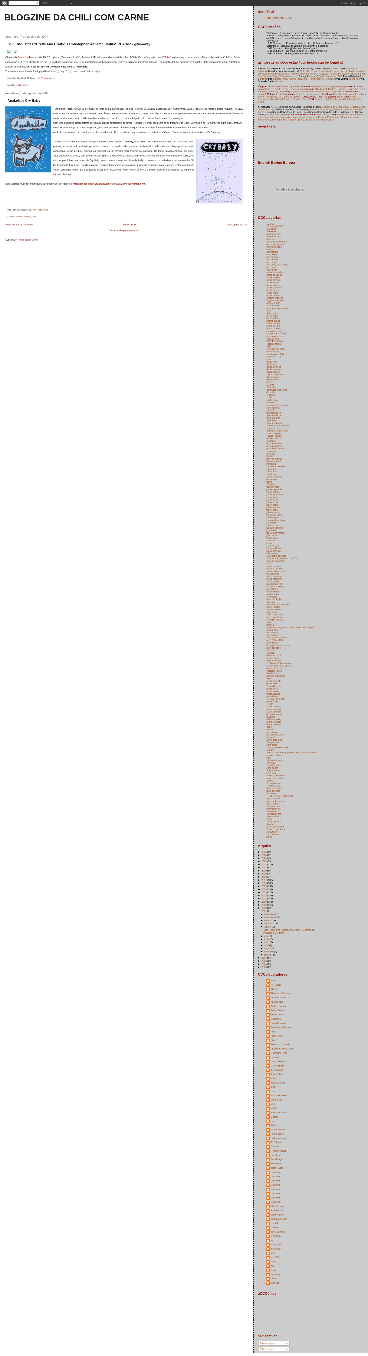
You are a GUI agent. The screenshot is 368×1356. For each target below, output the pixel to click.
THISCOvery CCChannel (279, 796)
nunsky (270, 650)
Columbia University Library (283, 117)
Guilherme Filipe (279, 1053)
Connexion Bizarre (27, 57)
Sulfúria (270, 780)
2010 (264, 901)
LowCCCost (272, 545)
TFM (282, 91)
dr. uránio (271, 392)
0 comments (49, 78)
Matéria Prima (280, 78)
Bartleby (337, 94)
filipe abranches (274, 415)
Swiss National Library (292, 119)
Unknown (275, 1172)
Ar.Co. (274, 107)
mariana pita (272, 573)
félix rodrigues (273, 412)
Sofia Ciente (272, 770)
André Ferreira (278, 1006)
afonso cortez (273, 234)
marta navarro (273, 581)
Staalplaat (274, 91)
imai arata (271, 464)
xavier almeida (273, 821)
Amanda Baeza (278, 997)
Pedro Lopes (277, 1133)
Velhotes (277, 81)
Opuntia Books (274, 660)
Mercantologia (273, 599)
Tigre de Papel (270, 76)
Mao (268, 563)
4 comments (42, 210)
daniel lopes (272, 364)
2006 (264, 957)
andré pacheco (274, 287)
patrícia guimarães (276, 676)
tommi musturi (273, 808)
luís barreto (272, 553)
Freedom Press (301, 99)
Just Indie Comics (335, 91)
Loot (273, 1091)
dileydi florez (272, 379)
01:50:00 (32, 210)
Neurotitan (353, 89)
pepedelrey (272, 696)
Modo (322, 91)
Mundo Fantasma (298, 78)
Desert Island (322, 99)
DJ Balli (270, 384)
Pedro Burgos (273, 686)
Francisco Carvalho (281, 1044)
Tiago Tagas (277, 1168)
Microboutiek (274, 86)
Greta (314, 71)
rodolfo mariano (274, 719)
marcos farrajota (274, 568)
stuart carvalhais (275, 778)
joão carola (272, 502)
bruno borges (273, 326)
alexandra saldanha (276, 241)
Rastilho (335, 68)
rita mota (270, 716)
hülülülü (270, 456)
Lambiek (262, 94)
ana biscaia (272, 252)
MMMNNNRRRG (275, 619)
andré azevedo (274, 275)
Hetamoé (275, 1057)
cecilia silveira (273, 344)
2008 (264, 908)
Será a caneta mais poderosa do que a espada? (291, 752)
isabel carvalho (274, 476)
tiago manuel (272, 803)
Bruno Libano (277, 1014)
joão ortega (272, 517)
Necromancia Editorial (277, 637)
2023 (264, 861)
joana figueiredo (274, 494)
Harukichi (271, 451)
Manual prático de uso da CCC (282, 558)
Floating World (337, 99)
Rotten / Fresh (273, 724)
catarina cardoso (275, 336)
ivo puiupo (271, 479)
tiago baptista (273, 798)
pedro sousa (272, 691)
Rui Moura (276, 1155)
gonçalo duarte (274, 446)
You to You (354, 78)
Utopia (329, 78)
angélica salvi (273, 303)
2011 (264, 898)
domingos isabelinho (276, 389)
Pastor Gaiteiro (278, 1129)
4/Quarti (295, 91)
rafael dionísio (273, 709)
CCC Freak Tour (275, 341)
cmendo (275, 1223)
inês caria (271, 469)
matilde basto (273, 591)
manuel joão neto (275, 561)
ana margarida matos (277, 264)
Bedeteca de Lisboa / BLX (335, 107)
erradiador (276, 1236)
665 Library (323, 114)
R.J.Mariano (277, 1142)
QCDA (269, 704)
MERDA (270, 602)
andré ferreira (273, 280)
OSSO (276, 114)
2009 (264, 905)
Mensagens (269, 1343)
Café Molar (348, 94)
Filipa (273, 1031)
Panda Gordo (273, 673)
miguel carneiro (274, 609)
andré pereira (273, 290)
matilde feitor (272, 594)
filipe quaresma (274, 423)
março (268, 948)
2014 (264, 889)
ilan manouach (273, 461)
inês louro (271, 474)
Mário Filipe (276, 1099)
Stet (260, 76)
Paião (273, 1125)
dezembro (269, 914)
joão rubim (271, 522)
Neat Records (291, 73)
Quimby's (351, 99)
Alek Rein (271, 239)
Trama (311, 78)
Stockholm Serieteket (269, 119)
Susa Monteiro (273, 783)
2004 (264, 964)
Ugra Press (295, 86)
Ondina (274, 1116)
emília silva (272, 400)
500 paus (271, 229)
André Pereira (278, 1010)
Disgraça (312, 76)
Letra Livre (339, 71)
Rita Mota (275, 1146)
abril (266, 945)
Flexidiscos (271, 96)
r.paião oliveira (273, 706)
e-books (270, 395)
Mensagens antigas (237, 224)
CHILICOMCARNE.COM (279, 18)
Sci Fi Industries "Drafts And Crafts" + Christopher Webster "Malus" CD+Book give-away (78, 44)
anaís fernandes (274, 272)
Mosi (268, 622)
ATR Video (276, 984)
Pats (268, 678)
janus (269, 481)
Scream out (277, 1163)
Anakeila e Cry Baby (23, 100)
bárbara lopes (273, 318)
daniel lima (271, 361)
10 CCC (270, 223)
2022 (264, 864)
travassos (271, 811)
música (270, 625)
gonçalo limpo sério (276, 448)
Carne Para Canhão (276, 333)
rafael (273, 1278)
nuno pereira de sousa (278, 645)
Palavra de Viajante (339, 73)
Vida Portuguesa (327, 76)
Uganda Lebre (273, 814)
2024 (264, 858)
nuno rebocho (273, 647)
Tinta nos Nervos (288, 76)
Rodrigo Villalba (278, 1151)
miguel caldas (273, 607)
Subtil (270, 68)
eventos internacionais (278, 405)
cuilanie (274, 1227)
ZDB (340, 76)
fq (272, 1240)
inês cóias (271, 471)
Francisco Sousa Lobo (282, 1048)
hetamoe (270, 453)
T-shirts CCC (273, 785)
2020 (264, 870)
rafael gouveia (273, 711)
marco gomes (273, 566)
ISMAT (268, 114)
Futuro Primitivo (274, 435)
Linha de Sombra (355, 71)
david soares (273, 372)
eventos (270, 402)
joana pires (272, 497)
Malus (167, 57)
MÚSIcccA (271, 630)
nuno (273, 1270)
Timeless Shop (297, 89)
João (273, 1078)
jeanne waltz (272, 487)
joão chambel (273, 507)
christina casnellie (22, 217)
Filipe (273, 1040)
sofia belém (272, 768)
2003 (264, 967)
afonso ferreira (274, 236)
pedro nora (272, 688)
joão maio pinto (274, 515)
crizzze (270, 359)
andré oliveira (273, 285)
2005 (264, 961)
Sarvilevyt (315, 86)
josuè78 (275, 1257)
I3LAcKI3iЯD (277, 1065)
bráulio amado (273, 323)
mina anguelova (274, 617)
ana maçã (271, 262)
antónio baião (273, 305)
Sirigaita (355, 73)
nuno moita (272, 642)
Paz (325, 96)
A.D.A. (278, 94)
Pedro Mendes (278, 1138)
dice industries (273, 377)
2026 (264, 852)
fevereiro (269, 951)
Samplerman (272, 742)
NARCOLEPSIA (279, 1112)
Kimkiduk (271, 540)
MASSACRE (272, 589)
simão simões (273, 765)
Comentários (269, 1349)
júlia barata (271, 535)
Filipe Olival (276, 1036)
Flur (307, 71)
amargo (270, 249)
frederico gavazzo (275, 433)
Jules (273, 1087)
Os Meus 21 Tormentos (278, 663)
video (269, 819)
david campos (273, 369)
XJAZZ (270, 824)
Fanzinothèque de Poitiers (312, 117)
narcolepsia (272, 632)
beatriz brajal (273, 321)
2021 (264, 867)
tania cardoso (273, 791)
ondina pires (272, 658)
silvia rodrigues (274, 760)
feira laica (271, 410)
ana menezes (273, 267)
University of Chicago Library (320, 119)
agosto (268, 926)
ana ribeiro (271, 269)
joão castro (272, 504)
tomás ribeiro (273, 806)
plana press (272, 701)
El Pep (269, 397)
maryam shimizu (274, 586)
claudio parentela (275, 354)
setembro (269, 923)
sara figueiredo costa (277, 747)
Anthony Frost (300, 94)
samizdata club (274, 739)
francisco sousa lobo (277, 430)
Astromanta (272, 313)
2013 (264, 892)
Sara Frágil (276, 1159)
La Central (284, 96)
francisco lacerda (275, 428)
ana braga (271, 254)
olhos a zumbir (274, 655)
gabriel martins (274, 438)
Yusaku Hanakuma (276, 829)
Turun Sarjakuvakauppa (334, 86)
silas (268, 757)
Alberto (274, 989)
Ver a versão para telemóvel (123, 230)
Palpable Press (274, 670)
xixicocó (275, 1282)
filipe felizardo (273, 418)
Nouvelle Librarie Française (314, 73)
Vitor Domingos (278, 1206)
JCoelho (270, 484)
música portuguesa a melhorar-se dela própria (290, 627)
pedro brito (271, 683)
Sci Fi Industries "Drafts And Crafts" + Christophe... (289, 930)
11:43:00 (39, 78)
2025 (264, 855)
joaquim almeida (274, 527)
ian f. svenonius (274, 458)
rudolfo (269, 729)
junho (267, 939)
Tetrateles (271, 793)
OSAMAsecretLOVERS (278, 665)
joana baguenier (274, 489)
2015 (264, 886)
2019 (264, 873)
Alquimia (352, 68)
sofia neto (271, 773)
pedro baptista (273, 681)
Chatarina (276, 1019)
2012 (264, 895)
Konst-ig (341, 96)
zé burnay (271, 831)
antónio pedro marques (278, 308)
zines (34, 217)
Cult (302, 71)
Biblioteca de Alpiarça (320, 109)
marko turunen (274, 576)
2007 (264, 911)
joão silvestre (273, 525)
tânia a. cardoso (274, 788)
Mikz (273, 1104)
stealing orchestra (275, 775)
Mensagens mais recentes (19, 224)
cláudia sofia (272, 351)
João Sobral (277, 1074)
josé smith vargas (275, 533)
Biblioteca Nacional (342, 109)
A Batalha (271, 231)
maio (267, 942)
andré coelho (273, 277)
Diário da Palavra (275, 374)
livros (269, 543)
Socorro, (320, 78)
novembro (269, 917)
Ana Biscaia (277, 1002)
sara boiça (271, 745)
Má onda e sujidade (276, 556)
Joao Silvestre (278, 1082)
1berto (274, 980)
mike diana (271, 612)
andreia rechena (274, 298)
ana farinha (272, 259)
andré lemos (272, 282)
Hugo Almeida (278, 1061)
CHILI (269, 346)
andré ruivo (272, 292)
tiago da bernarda (275, 801)
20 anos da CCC (275, 226)
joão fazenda (273, 512)
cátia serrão (272, 338)
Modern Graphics (337, 89)
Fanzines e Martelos (281, 1027)
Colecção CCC (274, 356)
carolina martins (279, 1219)
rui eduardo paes (275, 734)
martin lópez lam (274, 584)
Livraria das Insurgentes (270, 73)
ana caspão (272, 257)
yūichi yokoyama (275, 826)
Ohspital (270, 653)
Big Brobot (321, 89)
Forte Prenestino (309, 91)
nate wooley (272, 635)
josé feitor (271, 530)
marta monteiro (274, 579)
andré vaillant (273, 295)
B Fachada (272, 315)
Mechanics (272, 596)
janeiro (268, 954)
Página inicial (129, 224)
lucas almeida (273, 550)
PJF (273, 1121)
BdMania (262, 71)
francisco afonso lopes (278, 425)
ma (272, 1265)
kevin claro (272, 538)
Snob (362, 73)
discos (269, 382)
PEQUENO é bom (275, 699)
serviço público (21, 85)
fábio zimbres (273, 407)
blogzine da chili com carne (76, 17)
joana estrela (273, 492)
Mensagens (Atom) (29, 239)
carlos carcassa (274, 331)
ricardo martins (274, 714)
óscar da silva (273, 668)
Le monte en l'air (280, 89)
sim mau (270, 762)
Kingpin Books (325, 71)
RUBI (269, 727)
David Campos (278, 1023)
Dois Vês (271, 387)
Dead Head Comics (281, 99)
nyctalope (276, 1274)
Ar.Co (269, 310)
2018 (264, 877)
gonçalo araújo (274, 443)
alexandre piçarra (275, 244)
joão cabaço (272, 499)
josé (273, 1253)
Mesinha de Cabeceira (278, 604)
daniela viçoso (273, 367)
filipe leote (271, 420)
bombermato (277, 1214)
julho (267, 936)
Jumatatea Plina (317, 94)
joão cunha (272, 510)
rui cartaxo (271, 732)
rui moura (271, 737)
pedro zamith (273, 693)
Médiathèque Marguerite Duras (343, 117)
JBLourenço (277, 1070)
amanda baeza (274, 246)
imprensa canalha (275, 466)
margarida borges (275, 571)
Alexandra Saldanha (281, 993)
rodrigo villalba (273, 722)
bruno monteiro (274, 328)
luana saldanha (274, 548)
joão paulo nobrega (276, 520)
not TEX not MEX (275, 640)
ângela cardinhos (275, 300)
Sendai (269, 750)
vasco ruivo (272, 816)
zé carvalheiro (273, 834)
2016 (264, 883)
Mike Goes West (275, 614)
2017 (264, 880)
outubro (268, 920)
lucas (273, 1261)
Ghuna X (271, 441)
